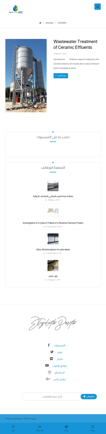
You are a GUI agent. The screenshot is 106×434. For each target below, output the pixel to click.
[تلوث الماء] (53, 265)
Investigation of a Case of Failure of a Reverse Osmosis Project (53, 223)
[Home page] (40, 23)
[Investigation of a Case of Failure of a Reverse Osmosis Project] (53, 212)
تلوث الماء (53, 276)
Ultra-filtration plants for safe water (53, 249)
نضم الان (90, 396)
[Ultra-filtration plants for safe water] (53, 238)
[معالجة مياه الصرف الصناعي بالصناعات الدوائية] (53, 185)
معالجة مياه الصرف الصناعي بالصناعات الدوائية (53, 196)
